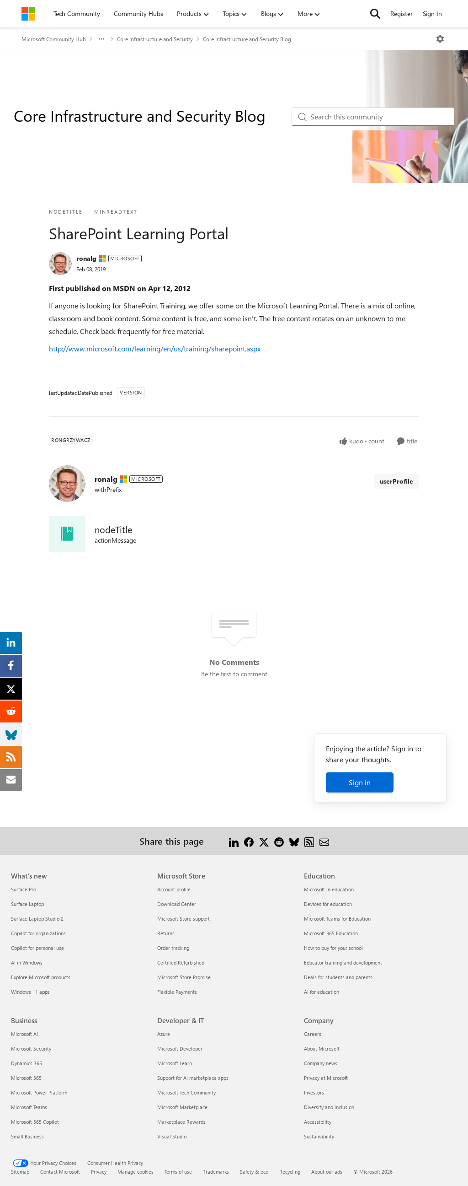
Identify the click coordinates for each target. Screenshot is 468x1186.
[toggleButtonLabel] (440, 38)
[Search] (375, 13)
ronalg (86, 258)
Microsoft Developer (179, 1048)
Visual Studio (171, 1136)
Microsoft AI (24, 1033)
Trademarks (216, 1171)
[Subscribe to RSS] (309, 841)
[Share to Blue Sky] (294, 841)
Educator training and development (343, 962)
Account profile (174, 889)
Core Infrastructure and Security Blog (247, 39)
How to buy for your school (333, 947)
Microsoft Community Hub (53, 39)
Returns (166, 933)
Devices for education (328, 903)
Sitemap (20, 1171)
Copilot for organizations (38, 933)
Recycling (289, 1171)
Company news (320, 1063)
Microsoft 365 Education (331, 933)
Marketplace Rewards (181, 1121)
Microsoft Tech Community (186, 1092)
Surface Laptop (27, 903)
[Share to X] (264, 841)
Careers (312, 1033)
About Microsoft (322, 1048)
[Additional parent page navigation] (101, 38)
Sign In (432, 13)
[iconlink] (67, 534)
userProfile (396, 481)
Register (401, 13)
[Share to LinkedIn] (234, 841)
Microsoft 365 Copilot (35, 1121)
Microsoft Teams (29, 1107)
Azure (163, 1033)
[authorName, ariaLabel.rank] (60, 263)
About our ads (326, 1171)
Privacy (98, 1171)
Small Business (27, 1136)
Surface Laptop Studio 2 (37, 918)
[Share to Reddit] (279, 841)
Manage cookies (135, 1171)
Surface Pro (23, 889)
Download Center (176, 903)
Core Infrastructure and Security (155, 39)
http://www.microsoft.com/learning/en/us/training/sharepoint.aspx (155, 348)
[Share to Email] (324, 841)
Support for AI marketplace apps (193, 1077)
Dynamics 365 (26, 1063)
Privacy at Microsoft (326, 1077)
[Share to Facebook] (249, 841)
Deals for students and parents (338, 977)
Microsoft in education (329, 889)
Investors (314, 1092)
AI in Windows (27, 962)
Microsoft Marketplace (182, 1107)
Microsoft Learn (174, 1063)
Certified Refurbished (180, 962)
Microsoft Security (31, 1048)
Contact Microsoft (60, 1171)
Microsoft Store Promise (184, 977)
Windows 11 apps (30, 991)
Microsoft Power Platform (39, 1092)
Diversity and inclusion (329, 1107)
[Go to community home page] (28, 14)
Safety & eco (254, 1171)
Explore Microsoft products (40, 977)
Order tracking (173, 947)
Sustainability (319, 1136)
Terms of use (178, 1171)
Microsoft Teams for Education (337, 918)
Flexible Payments (177, 991)
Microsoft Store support (183, 918)
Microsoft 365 (26, 1077)
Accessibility (317, 1121)
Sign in (360, 782)
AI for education (321, 991)
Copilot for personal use (37, 947)
